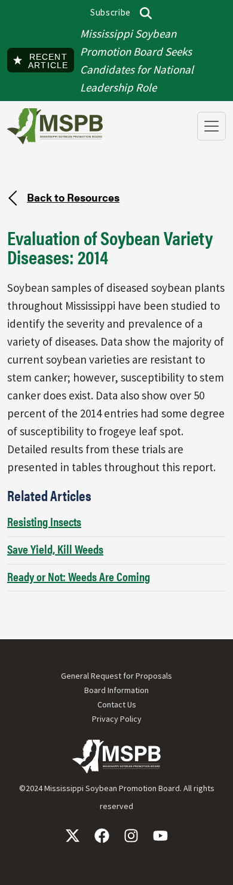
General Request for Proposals (116, 675)
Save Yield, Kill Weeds (55, 548)
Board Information (116, 690)
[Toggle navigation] (211, 126)
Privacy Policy (117, 718)
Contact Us (116, 704)
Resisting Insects (44, 521)
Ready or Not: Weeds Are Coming (78, 576)
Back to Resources (73, 197)
